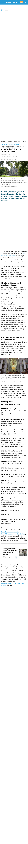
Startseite (3, 141)
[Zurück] (2, 10)
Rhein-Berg (17, 141)
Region (10, 141)
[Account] (25, 2)
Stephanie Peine (7, 154)
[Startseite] (12, 2)
